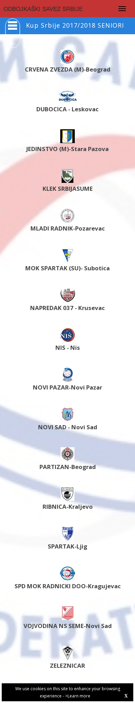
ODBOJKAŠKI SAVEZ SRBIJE (43, 9)
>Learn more (77, 696)
